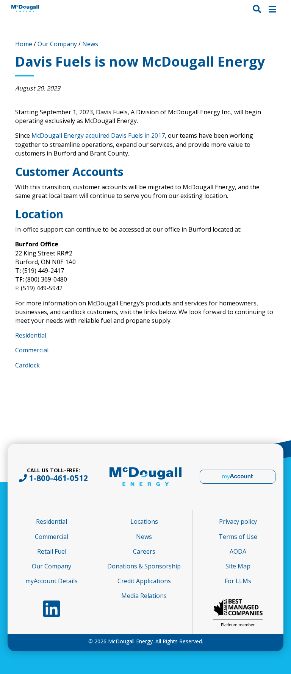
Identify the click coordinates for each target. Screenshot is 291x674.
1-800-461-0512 (58, 478)
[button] (257, 9)
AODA (238, 551)
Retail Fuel (51, 551)
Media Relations (144, 596)
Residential (30, 335)
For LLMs (238, 581)
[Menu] (272, 9)
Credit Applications (144, 581)
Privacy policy (238, 521)
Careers (144, 551)
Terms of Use (238, 536)
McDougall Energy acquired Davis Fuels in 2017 (98, 135)
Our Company (57, 44)
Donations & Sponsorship (144, 566)
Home (23, 44)
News (90, 44)
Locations (144, 521)
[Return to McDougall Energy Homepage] (32, 8)
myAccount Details (51, 581)
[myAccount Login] (237, 477)
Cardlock (27, 365)
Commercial (31, 350)
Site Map (237, 566)
